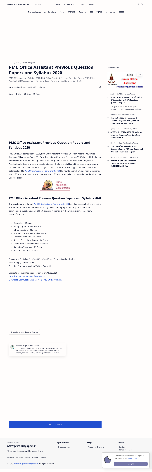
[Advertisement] (76, 40)
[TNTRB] (99, 12)
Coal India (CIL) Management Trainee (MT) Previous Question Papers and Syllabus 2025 (124, 120)
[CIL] (121, 114)
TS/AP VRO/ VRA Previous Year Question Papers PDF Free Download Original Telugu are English (126, 149)
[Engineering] (110, 12)
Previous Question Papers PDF (20, 4)
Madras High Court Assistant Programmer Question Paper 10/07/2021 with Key (123, 163)
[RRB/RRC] (71, 12)
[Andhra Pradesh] (126, 129)
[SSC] (91, 12)
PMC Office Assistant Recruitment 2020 (42, 171)
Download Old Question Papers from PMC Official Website (35, 279)
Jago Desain (70, 464)
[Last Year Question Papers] (128, 143)
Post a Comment (55, 424)
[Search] (141, 4)
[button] (137, 4)
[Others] (135, 129)
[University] (82, 12)
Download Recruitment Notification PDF (27, 276)
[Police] (62, 12)
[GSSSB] (121, 12)
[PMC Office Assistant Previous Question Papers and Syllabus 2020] (55, 185)
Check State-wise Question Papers (24, 332)
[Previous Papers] (34, 12)
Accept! (131, 464)
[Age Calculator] (50, 12)
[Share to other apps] (43, 94)
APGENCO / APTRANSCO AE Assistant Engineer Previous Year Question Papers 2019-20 (126, 135)
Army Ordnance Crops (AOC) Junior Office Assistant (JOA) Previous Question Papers (126, 100)
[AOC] (121, 94)
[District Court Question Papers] (130, 157)
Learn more (132, 458)
